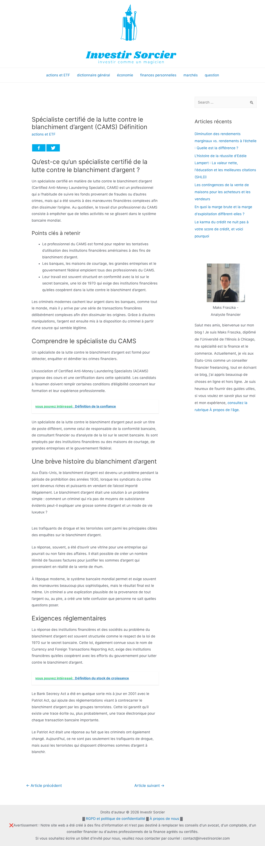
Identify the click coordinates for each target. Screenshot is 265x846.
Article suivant (149, 785)
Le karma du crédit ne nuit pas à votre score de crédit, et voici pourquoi (222, 229)
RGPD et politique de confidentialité (115, 819)
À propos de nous (164, 819)
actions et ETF (43, 134)
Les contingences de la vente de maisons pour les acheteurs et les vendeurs (223, 192)
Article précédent (44, 785)
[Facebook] (39, 147)
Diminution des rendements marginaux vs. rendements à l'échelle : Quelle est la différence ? (226, 141)
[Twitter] (53, 147)
